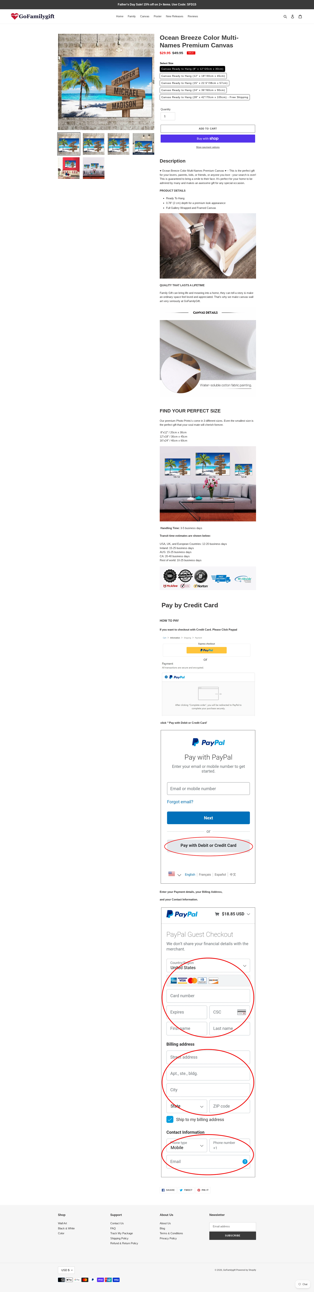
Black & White (66, 1228)
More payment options (208, 147)
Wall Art (62, 1223)
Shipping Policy (119, 1238)
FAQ (113, 1228)
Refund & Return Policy (124, 1243)
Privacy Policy (168, 1238)
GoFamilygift (229, 1270)
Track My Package (121, 1233)
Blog (162, 1228)
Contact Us (117, 1223)
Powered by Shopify (246, 1270)
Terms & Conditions (171, 1233)
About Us (165, 1223)
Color (61, 1233)
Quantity (166, 109)
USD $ (65, 1270)
